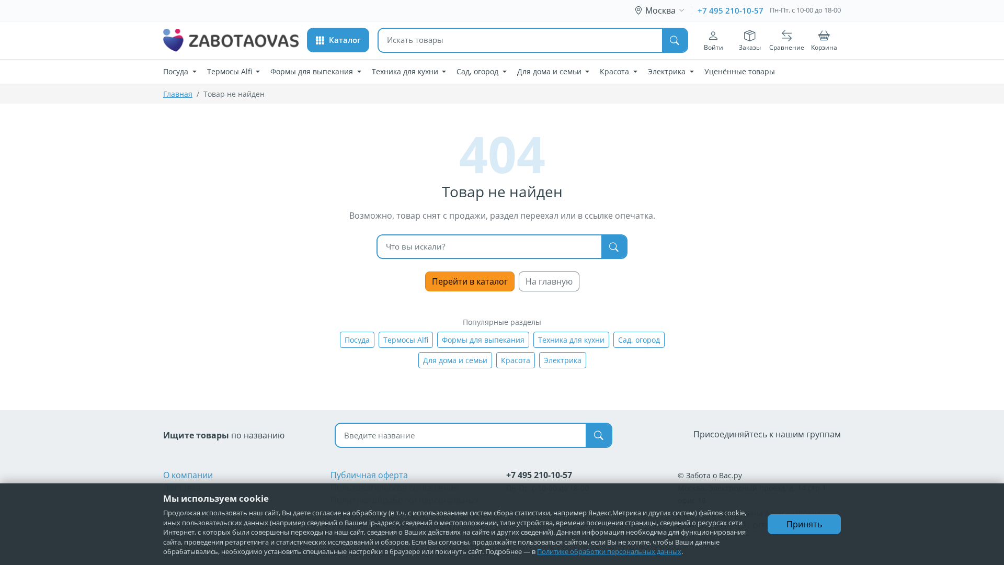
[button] (338, 40)
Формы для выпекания (483, 340)
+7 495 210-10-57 (730, 10)
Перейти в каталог (470, 281)
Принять (804, 524)
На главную (549, 281)
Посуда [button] (176, 71)
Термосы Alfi (405, 340)
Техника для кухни (571, 340)
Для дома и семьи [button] (550, 71)
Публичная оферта (369, 475)
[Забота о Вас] (231, 40)
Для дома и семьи (455, 360)
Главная (177, 94)
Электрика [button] (668, 71)
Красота (515, 360)
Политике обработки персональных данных (609, 551)
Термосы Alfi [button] (230, 71)
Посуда (357, 340)
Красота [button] (615, 71)
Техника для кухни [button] (406, 71)
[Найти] (674, 40)
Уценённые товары (739, 71)
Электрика (562, 360)
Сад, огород (639, 340)
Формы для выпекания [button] (312, 71)
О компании (188, 475)
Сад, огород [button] (478, 71)
